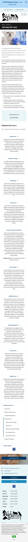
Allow (14, 536)
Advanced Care (7, 419)
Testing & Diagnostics (9, 415)
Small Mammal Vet (10, 432)
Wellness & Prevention (10, 412)
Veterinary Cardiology (11, 422)
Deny (14, 539)
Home (3, 24)
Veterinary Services (8, 405)
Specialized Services (11, 435)
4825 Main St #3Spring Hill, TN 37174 (11, 468)
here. (17, 534)
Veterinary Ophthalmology (12, 429)
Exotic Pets (7, 409)
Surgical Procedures (9, 439)
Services (8, 24)
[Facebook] (14, 449)
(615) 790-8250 (14, 117)
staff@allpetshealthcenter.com (11, 473)
